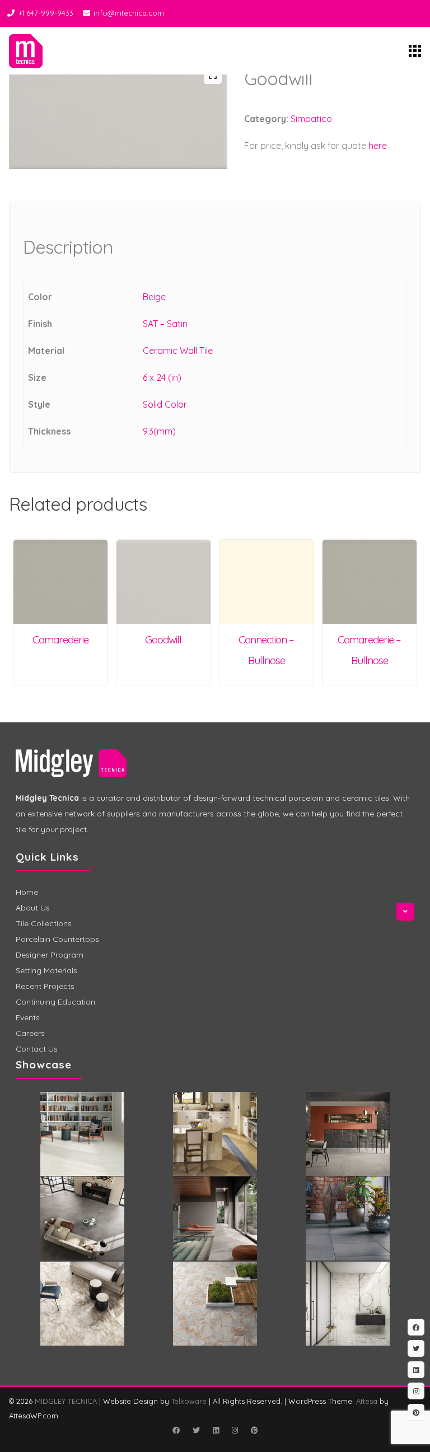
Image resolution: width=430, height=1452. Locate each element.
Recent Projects (45, 986)
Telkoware (189, 1401)
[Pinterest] (254, 1430)
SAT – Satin (165, 323)
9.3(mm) (159, 431)
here (377, 145)
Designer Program (49, 955)
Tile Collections (44, 923)
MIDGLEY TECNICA (66, 1401)
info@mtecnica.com (129, 12)
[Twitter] (196, 1430)
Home (27, 892)
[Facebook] (176, 1430)
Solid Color (165, 404)
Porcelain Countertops (57, 939)
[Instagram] (234, 1430)
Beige (154, 296)
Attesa (366, 1401)
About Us (33, 908)
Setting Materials (46, 970)
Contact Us (37, 1049)
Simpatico (311, 118)
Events (28, 1017)
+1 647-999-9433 (45, 12)
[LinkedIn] (215, 1430)
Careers (30, 1033)
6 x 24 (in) (162, 377)
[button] (213, 75)
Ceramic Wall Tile (178, 350)
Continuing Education (55, 1002)
